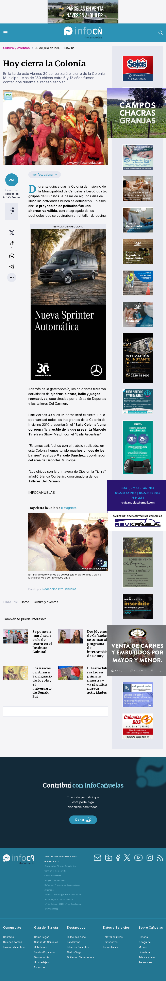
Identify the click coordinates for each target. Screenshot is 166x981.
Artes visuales (147, 957)
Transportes (110, 942)
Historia (143, 937)
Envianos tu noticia (14, 947)
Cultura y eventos (17, 48)
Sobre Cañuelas (151, 927)
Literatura (144, 952)
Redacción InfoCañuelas (59, 589)
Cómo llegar (41, 937)
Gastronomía (41, 957)
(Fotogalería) (69, 508)
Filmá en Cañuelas (78, 947)
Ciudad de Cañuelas (46, 942)
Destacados (76, 927)
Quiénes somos (12, 942)
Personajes (145, 962)
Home (25, 602)
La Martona (73, 942)
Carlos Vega (74, 952)
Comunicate (12, 927)
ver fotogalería (42, 174)
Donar (79, 820)
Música (143, 947)
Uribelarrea (40, 947)
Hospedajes (41, 962)
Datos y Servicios (116, 927)
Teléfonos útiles (113, 937)
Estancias (39, 967)
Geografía (145, 942)
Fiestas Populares (44, 952)
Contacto (8, 937)
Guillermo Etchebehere (80, 957)
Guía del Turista (46, 927)
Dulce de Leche (76, 937)
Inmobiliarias (110, 947)
